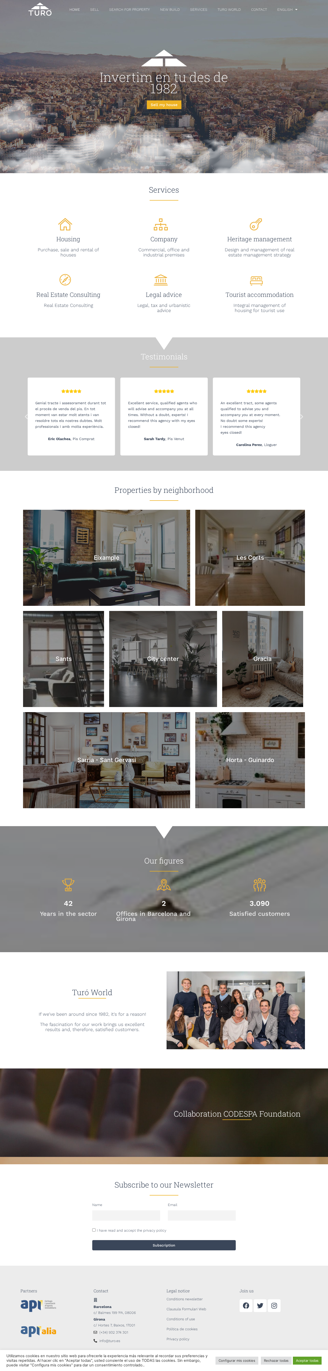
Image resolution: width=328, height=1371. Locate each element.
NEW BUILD (170, 9)
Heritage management (259, 239)
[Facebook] (246, 1305)
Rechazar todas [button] (276, 1360)
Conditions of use (181, 1319)
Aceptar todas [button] (307, 1360)
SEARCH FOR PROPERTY (129, 9)
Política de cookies (182, 1329)
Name (97, 1205)
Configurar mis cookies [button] (237, 1360)
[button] (26, 416)
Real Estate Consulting (68, 294)
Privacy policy (178, 1339)
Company (164, 239)
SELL (94, 9)
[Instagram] (274, 1305)
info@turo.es (109, 1341)
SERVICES (198, 9)
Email (172, 1205)
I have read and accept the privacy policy (131, 1230)
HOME (74, 9)
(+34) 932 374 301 (113, 1332)
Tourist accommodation (259, 294)
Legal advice (164, 294)
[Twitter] (260, 1305)
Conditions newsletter (185, 1299)
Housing (68, 239)
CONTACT (259, 9)
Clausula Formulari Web (186, 1309)
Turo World (229, 9)
